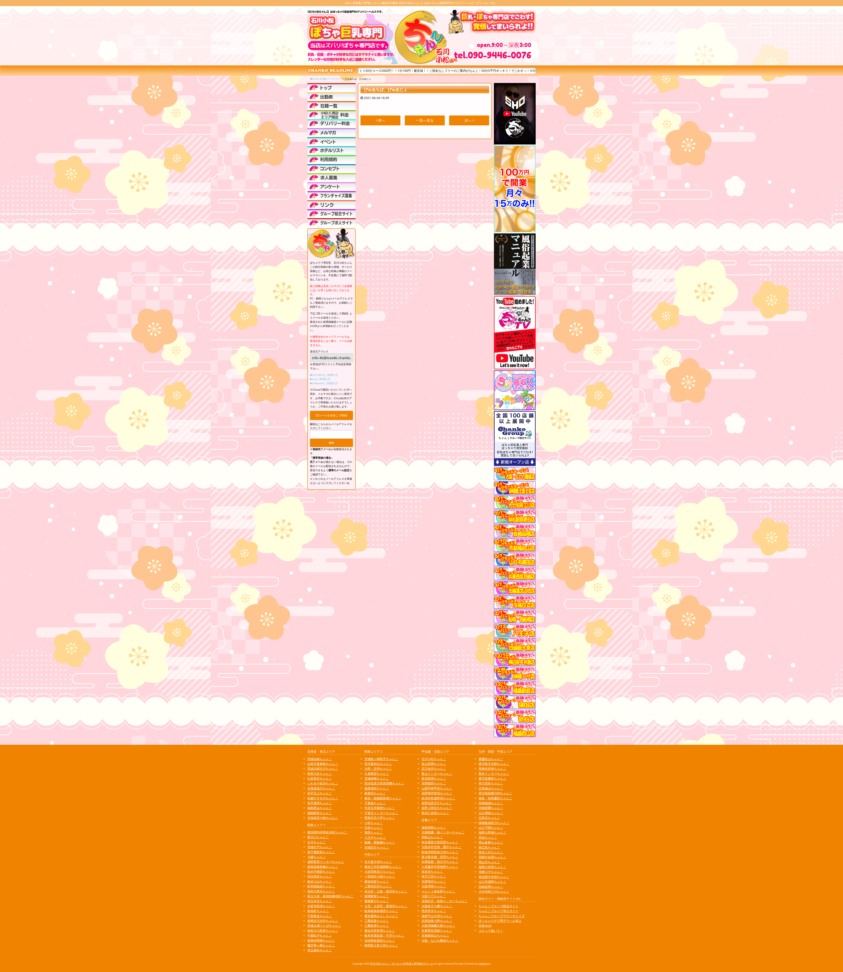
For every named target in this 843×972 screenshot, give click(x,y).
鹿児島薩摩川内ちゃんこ (495, 793)
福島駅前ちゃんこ (319, 813)
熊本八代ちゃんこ (491, 852)
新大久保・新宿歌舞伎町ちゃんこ (330, 896)
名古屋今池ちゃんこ (378, 862)
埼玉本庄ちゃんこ (319, 901)
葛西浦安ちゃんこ (376, 788)
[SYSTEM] (331, 114)
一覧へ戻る (425, 120)
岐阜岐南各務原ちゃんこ (381, 911)
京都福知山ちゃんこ (435, 935)
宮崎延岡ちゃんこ (491, 887)
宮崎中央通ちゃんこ (492, 857)
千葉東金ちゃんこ (319, 916)
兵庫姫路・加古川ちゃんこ (440, 862)
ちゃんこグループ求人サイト (499, 911)
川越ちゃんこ (316, 857)
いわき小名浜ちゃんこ (322, 783)
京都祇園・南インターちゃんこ (443, 832)
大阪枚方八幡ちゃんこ (437, 906)
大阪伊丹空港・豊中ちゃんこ (441, 847)
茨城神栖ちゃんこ (376, 778)
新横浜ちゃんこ (375, 793)
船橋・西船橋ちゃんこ (379, 842)
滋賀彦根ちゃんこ (434, 827)
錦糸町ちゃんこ (318, 911)
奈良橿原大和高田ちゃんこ (440, 842)
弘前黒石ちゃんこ (319, 778)
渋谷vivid (485, 925)
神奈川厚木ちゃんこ (321, 891)
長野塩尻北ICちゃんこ (437, 803)
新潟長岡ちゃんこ (434, 778)
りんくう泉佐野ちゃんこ (438, 891)
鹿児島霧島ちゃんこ (492, 778)
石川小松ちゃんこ (434, 759)
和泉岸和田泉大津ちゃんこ (440, 852)
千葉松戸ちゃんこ (319, 935)
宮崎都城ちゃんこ (491, 803)
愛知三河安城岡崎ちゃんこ (382, 867)
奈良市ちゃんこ (432, 871)
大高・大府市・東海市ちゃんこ (385, 906)
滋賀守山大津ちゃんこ (437, 916)
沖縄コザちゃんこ (491, 872)
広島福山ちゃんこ (491, 788)
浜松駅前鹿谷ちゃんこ (379, 940)
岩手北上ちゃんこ (319, 793)
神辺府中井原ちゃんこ (494, 877)
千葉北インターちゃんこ (381, 813)
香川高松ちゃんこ (491, 783)
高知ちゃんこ (488, 837)
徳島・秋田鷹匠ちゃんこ (495, 798)
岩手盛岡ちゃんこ (319, 803)
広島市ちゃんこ (489, 818)
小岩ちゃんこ (373, 823)
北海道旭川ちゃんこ (321, 788)
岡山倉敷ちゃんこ (491, 842)
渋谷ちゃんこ (373, 828)
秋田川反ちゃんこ (319, 774)
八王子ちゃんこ (375, 837)
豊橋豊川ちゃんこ (376, 901)
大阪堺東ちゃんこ (434, 886)
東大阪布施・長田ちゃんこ (440, 857)
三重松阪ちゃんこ (376, 921)
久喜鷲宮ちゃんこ (376, 774)
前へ (381, 120)
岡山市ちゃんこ (489, 862)
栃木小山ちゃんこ (319, 881)
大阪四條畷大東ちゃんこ (438, 925)
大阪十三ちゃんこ (434, 896)
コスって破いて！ (491, 931)
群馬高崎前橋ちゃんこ (322, 867)
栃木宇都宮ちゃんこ (321, 871)
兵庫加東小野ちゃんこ (437, 921)
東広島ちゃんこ (489, 847)
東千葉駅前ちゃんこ (321, 852)
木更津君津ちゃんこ (321, 906)
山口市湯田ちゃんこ (492, 882)
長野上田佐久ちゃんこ (437, 808)
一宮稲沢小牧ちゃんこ (379, 876)
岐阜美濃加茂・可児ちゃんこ (384, 935)
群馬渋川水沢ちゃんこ (322, 921)
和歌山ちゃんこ (432, 837)
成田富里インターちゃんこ (325, 862)
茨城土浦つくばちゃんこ (324, 925)
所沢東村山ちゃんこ (378, 764)
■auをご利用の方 (320, 379)
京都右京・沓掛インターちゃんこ (445, 901)
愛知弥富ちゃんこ (376, 881)
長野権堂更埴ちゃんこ (437, 793)
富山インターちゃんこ (437, 774)
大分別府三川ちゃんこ (494, 891)
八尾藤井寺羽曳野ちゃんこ (440, 867)
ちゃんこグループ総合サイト (499, 906)
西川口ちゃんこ (318, 837)
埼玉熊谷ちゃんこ (319, 876)
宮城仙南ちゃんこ (319, 759)
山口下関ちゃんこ (491, 828)
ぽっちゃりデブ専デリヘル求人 (500, 921)
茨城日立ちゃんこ (376, 847)
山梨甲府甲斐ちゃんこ (437, 788)
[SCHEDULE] (331, 96)
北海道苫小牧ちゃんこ (322, 818)
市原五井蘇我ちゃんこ (379, 808)
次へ (468, 120)
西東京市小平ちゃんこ (379, 818)
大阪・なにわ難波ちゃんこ (440, 940)
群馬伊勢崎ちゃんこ (321, 940)
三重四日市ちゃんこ (378, 886)
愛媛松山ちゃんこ (491, 759)
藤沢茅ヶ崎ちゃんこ (321, 945)
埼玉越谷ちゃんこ (319, 950)
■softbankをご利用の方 (324, 383)
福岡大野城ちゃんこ (492, 832)
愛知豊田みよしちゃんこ (381, 916)
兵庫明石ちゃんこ (434, 881)
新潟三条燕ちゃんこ (435, 813)
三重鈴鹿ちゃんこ (376, 925)
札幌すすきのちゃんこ (322, 798)
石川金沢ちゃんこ (434, 768)
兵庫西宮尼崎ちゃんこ (437, 931)
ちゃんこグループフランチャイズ (502, 916)
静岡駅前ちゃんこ (376, 896)
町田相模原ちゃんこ (321, 886)
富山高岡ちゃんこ (434, 764)
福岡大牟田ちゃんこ (492, 867)
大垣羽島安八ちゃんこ (379, 871)
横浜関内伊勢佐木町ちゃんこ (327, 832)
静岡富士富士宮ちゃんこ (381, 945)
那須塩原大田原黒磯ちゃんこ (384, 783)
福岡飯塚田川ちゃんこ (494, 823)
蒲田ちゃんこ (373, 832)
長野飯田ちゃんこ (434, 783)
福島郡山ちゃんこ (319, 808)
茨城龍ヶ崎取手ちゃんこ (381, 759)
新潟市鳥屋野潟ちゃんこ (438, 798)
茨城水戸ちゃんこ (319, 847)
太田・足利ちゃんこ (378, 768)
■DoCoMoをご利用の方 (324, 375)
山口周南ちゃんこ (491, 813)
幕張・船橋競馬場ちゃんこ (382, 798)
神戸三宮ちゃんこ (434, 876)
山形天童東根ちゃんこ (322, 764)
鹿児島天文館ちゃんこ (494, 764)
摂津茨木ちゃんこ (434, 911)
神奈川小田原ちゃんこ (322, 931)
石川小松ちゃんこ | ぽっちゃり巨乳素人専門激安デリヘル (401, 963)
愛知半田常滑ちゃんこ (379, 931)
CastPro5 (484, 963)
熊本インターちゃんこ (494, 774)
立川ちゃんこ (316, 842)
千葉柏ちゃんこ (375, 803)
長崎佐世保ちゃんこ (492, 768)
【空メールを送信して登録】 (331, 415)
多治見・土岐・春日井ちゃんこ (385, 891)
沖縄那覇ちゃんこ (491, 808)
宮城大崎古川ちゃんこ (322, 768)
